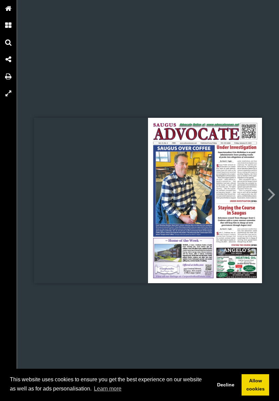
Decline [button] (225, 384)
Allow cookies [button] (255, 384)
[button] (8, 8)
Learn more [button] (107, 388)
